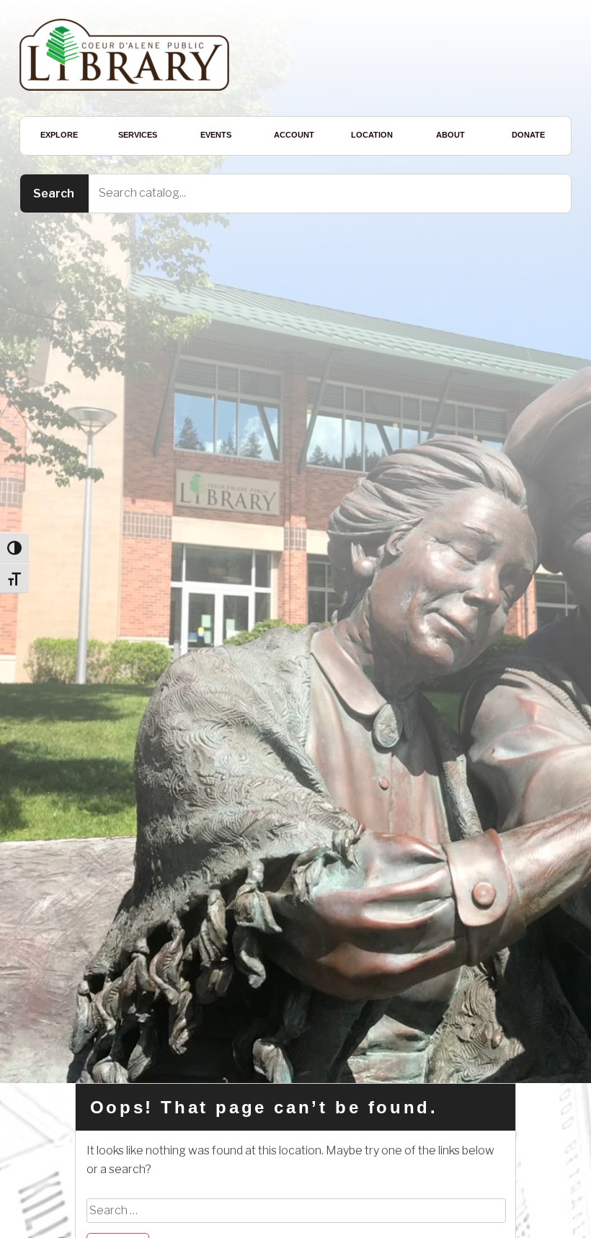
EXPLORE (59, 134)
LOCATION (372, 134)
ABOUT (450, 134)
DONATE (528, 134)
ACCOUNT (294, 134)
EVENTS (215, 134)
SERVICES (137, 134)
